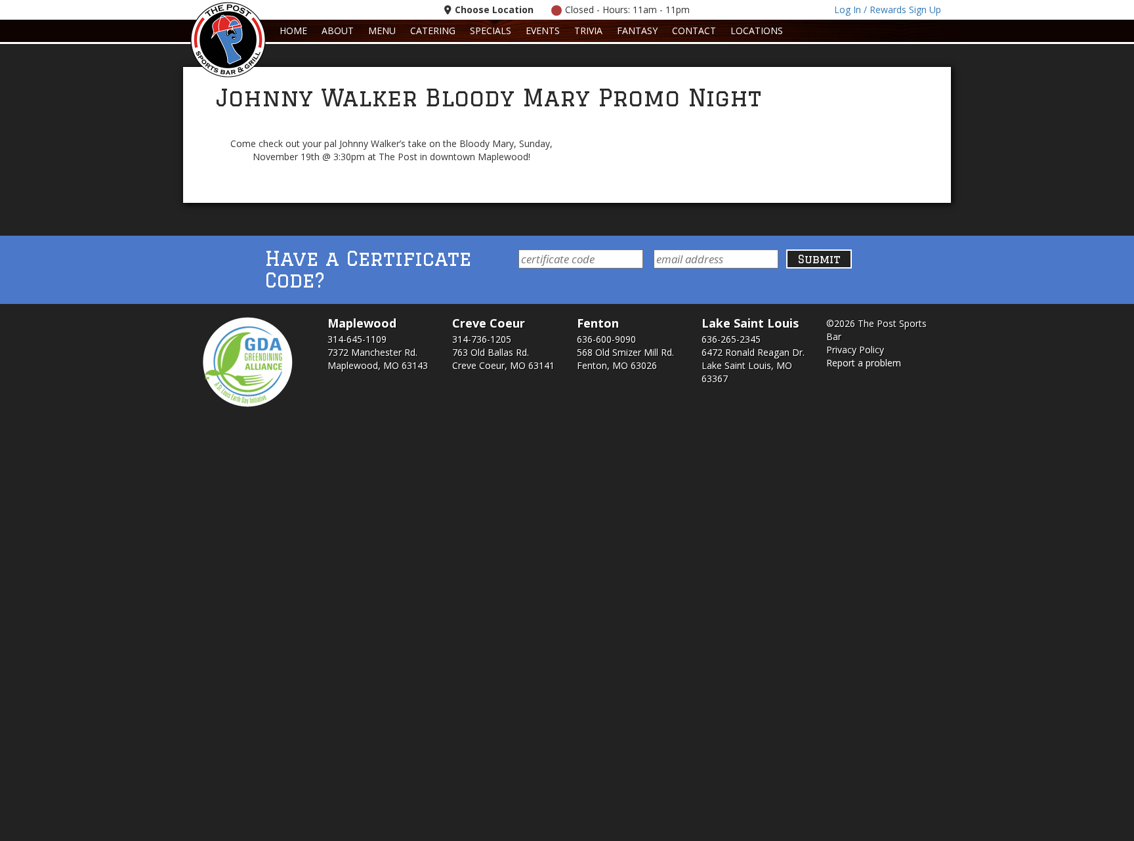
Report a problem (863, 362)
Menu (382, 30)
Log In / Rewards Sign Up (887, 9)
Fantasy (637, 30)
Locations (756, 30)
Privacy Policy (855, 349)
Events (543, 30)
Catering (432, 30)
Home (293, 30)
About (338, 30)
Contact (694, 30)
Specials (490, 30)
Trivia (588, 30)
